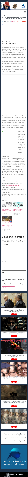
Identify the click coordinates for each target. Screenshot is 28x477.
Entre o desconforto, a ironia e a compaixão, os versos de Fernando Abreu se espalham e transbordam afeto (7, 225)
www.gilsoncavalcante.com (12, 185)
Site (3, 272)
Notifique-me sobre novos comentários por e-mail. (14, 280)
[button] (25, 12)
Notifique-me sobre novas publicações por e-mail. (14, 284)
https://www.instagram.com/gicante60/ (11, 182)
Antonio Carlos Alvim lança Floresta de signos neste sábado (6, 209)
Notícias (13, 21)
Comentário (5, 244)
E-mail (4, 267)
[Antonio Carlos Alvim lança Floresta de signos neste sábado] (7, 204)
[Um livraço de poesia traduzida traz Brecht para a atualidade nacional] (18, 204)
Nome (4, 261)
